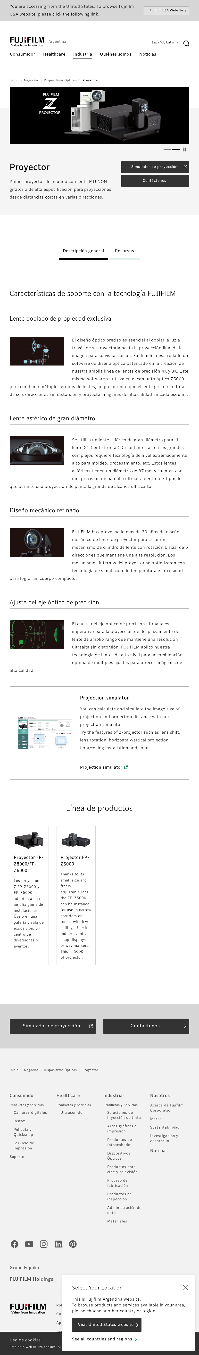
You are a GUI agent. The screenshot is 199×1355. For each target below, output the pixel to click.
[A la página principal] (27, 42)
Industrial (113, 1096)
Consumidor (22, 1096)
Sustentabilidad (165, 1127)
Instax (19, 1121)
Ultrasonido (71, 1112)
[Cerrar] (185, 1287)
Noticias (159, 1151)
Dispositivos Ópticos (60, 80)
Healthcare (68, 1096)
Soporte (17, 1157)
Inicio (14, 80)
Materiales (117, 1221)
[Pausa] (185, 149)
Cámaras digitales (30, 1112)
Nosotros (160, 1096)
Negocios (31, 80)
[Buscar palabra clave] (186, 44)
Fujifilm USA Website (166, 10)
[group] (99, 115)
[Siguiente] (176, 115)
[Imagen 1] (167, 149)
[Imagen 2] (176, 149)
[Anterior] (22, 115)
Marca (156, 1119)
